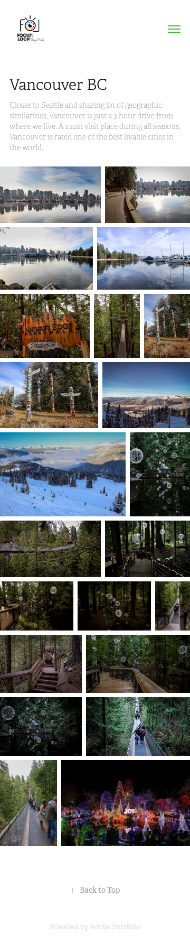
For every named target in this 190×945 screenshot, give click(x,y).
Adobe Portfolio (115, 926)
